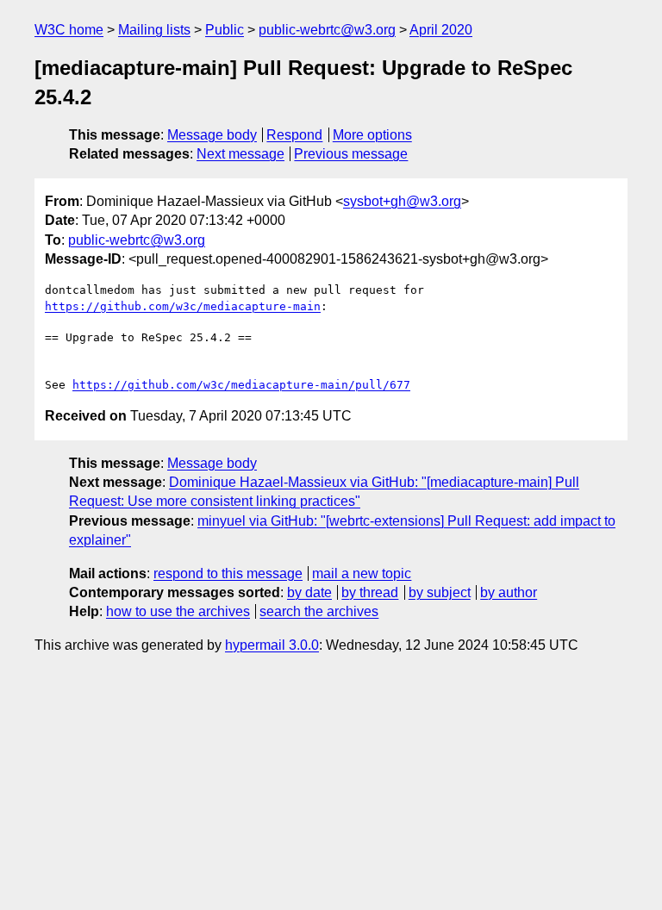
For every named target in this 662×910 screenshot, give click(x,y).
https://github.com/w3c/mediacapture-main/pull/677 (241, 384)
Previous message (351, 153)
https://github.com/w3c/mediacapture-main (183, 306)
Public (224, 29)
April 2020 (440, 29)
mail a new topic (361, 573)
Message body (212, 135)
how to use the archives (178, 611)
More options (372, 135)
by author (508, 592)
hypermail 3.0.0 (272, 645)
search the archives (318, 611)
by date (309, 592)
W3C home (68, 29)
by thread (369, 592)
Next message (240, 153)
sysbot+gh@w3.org (402, 201)
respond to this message (228, 573)
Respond (294, 135)
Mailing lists (154, 29)
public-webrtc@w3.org (327, 29)
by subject (440, 592)
